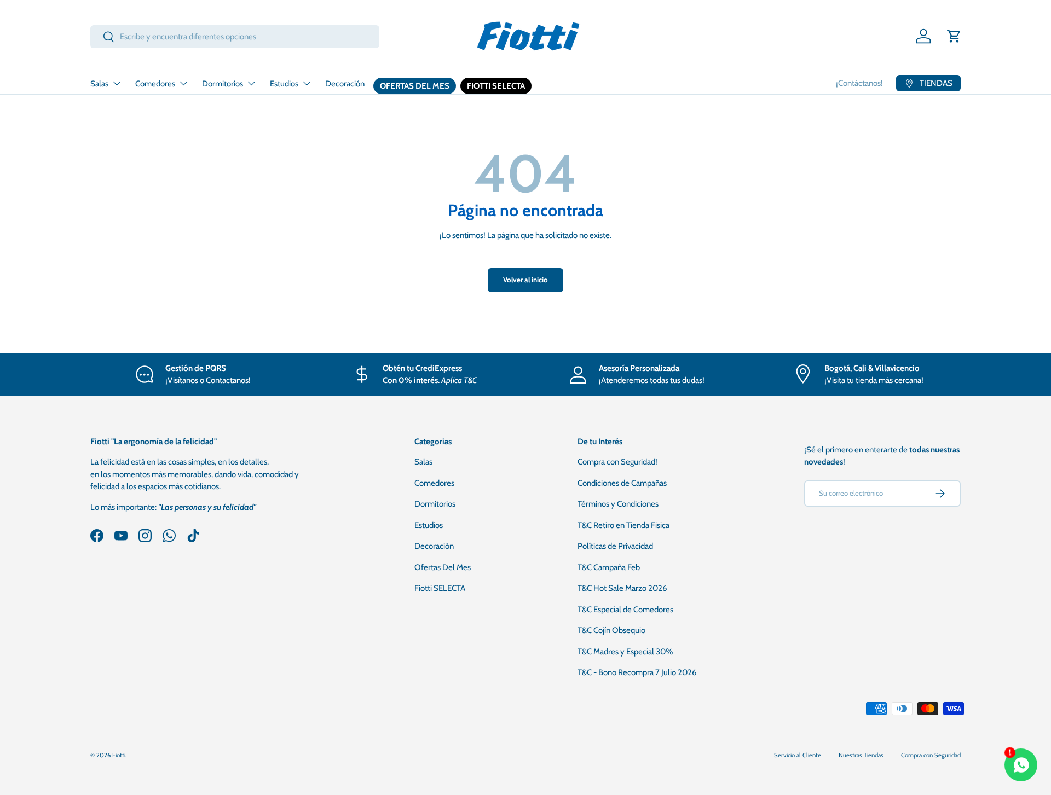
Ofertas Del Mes (414, 86)
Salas (99, 84)
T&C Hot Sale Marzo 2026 (622, 588)
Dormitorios (222, 84)
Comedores (155, 84)
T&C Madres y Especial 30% (625, 652)
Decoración (345, 84)
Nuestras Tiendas (861, 755)
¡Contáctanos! (859, 83)
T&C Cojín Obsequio (611, 630)
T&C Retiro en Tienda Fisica (623, 525)
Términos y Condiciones (618, 504)
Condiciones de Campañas (622, 483)
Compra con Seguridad (931, 755)
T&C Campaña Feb (609, 567)
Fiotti (118, 755)
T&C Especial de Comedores (625, 609)
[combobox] (234, 36)
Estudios (284, 84)
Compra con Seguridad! (617, 462)
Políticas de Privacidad (615, 546)
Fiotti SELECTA (496, 86)
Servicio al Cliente (797, 755)
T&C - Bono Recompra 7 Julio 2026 (637, 672)
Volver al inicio (525, 279)
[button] (954, 36)
